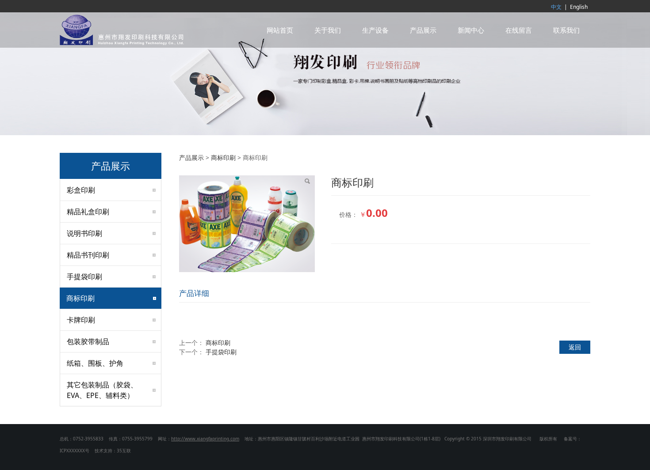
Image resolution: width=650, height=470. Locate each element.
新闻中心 (471, 30)
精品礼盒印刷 (88, 211)
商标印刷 (80, 298)
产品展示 (423, 30)
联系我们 (566, 30)
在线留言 (518, 30)
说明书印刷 (84, 233)
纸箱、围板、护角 (95, 363)
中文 (556, 7)
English (579, 7)
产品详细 (194, 293)
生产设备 (375, 30)
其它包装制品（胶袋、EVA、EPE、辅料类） (102, 390)
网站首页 (280, 30)
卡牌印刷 (81, 320)
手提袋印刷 (84, 276)
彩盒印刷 (81, 190)
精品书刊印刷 (88, 255)
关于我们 (327, 30)
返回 (575, 347)
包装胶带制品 (88, 341)
